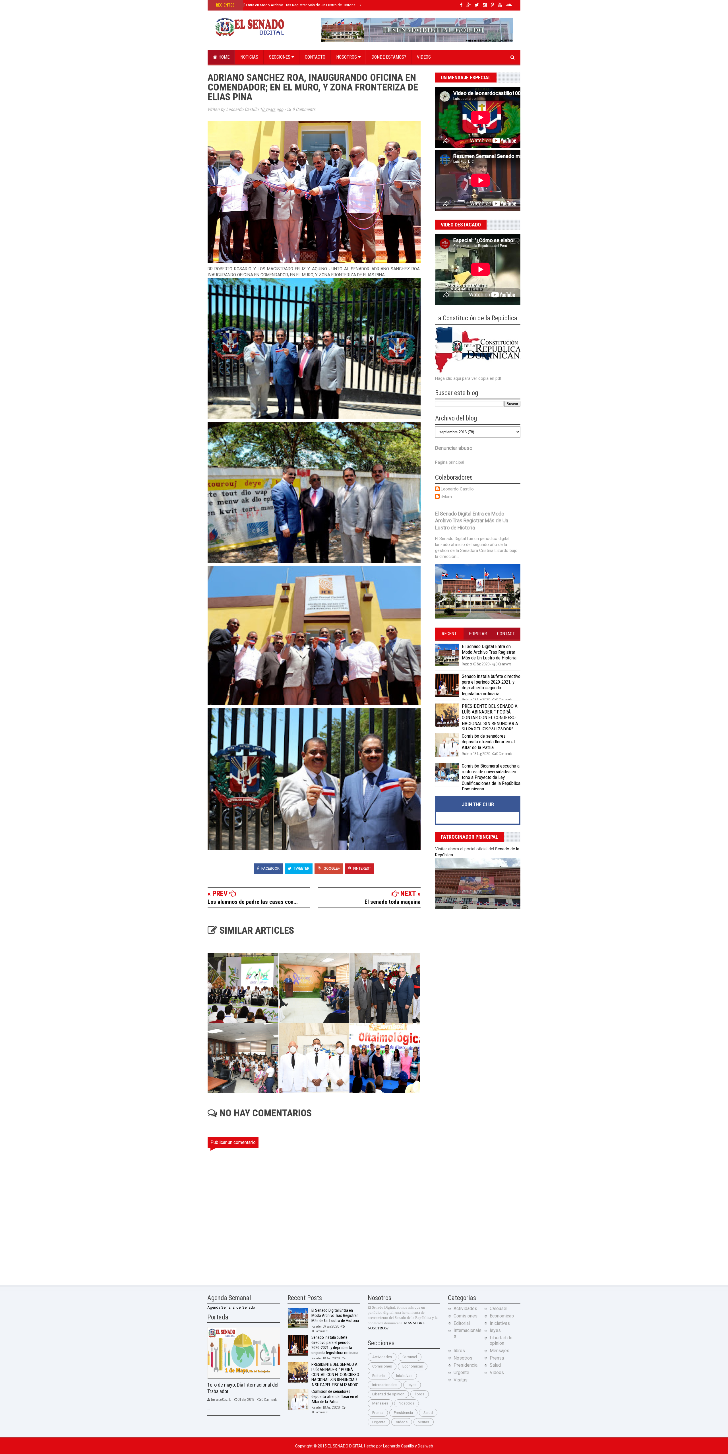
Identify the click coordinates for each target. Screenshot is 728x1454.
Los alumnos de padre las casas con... (253, 901)
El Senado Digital (346, 1446)
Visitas (423, 1422)
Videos (424, 57)
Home (223, 57)
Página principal (449, 462)
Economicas (412, 1366)
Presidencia (403, 1412)
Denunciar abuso (453, 448)
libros (419, 1394)
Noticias (249, 57)
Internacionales (384, 1385)
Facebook (270, 868)
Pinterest (361, 868)
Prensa (377, 1412)
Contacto (315, 57)
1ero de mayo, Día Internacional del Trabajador (242, 1388)
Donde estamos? (388, 57)
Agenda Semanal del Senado (231, 1307)
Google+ (331, 868)
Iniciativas (404, 1375)
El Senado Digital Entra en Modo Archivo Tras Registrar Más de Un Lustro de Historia (285, 5)
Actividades (382, 1357)
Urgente (378, 1422)
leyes (412, 1385)
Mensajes (380, 1403)
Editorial (379, 1375)
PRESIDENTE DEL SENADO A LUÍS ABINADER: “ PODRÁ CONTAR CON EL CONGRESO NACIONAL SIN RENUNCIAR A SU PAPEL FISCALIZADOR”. (490, 717)
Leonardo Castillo (457, 489)
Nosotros (347, 57)
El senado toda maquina (393, 901)
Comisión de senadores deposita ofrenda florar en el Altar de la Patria (488, 741)
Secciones (280, 57)
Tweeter (301, 868)
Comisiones (382, 1366)
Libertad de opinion (388, 1394)
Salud (428, 1412)
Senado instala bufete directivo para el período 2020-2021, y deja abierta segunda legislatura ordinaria (491, 684)
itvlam (446, 496)
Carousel (409, 1357)
